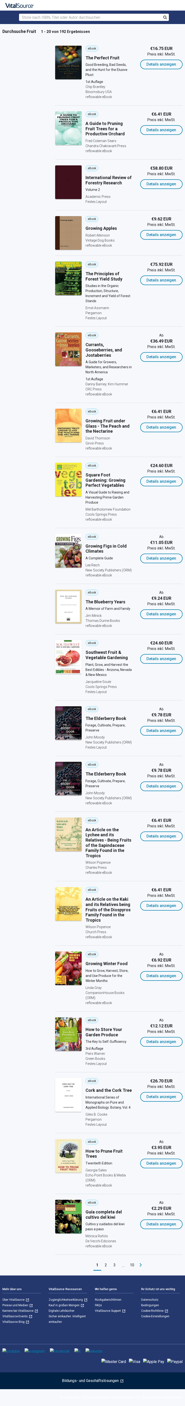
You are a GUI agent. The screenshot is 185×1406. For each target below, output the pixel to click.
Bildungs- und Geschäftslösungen (91, 1380)
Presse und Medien (15, 1305)
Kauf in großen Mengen (64, 1305)
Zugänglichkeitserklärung (66, 1299)
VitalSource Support (108, 1310)
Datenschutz (150, 1299)
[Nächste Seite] (141, 1265)
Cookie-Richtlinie (152, 1310)
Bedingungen (150, 1305)
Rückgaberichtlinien (108, 1299)
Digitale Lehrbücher (61, 1310)
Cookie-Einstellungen (155, 1316)
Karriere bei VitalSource (18, 1310)
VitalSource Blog (13, 1322)
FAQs (98, 1305)
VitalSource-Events (15, 1316)
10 (132, 1265)
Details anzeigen (161, 64)
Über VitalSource (13, 1299)
